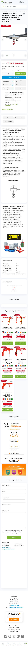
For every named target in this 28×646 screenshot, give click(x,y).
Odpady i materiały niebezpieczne (17, 11)
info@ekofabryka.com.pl (8, 549)
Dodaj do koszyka (20, 73)
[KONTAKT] (25, 2)
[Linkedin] (18, 636)
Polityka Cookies (14, 631)
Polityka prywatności (14, 629)
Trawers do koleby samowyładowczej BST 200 (7, 328)
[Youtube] (14, 636)
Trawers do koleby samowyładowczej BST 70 (20, 328)
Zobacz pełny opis (7, 109)
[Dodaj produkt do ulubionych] (24, 14)
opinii (16, 425)
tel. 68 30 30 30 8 (6, 547)
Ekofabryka (5, 11)
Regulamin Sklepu (14, 625)
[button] (8, 429)
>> (25, 55)
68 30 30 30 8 (15, 605)
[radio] (3, 332)
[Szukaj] (3, 7)
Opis (8, 118)
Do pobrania (8, 121)
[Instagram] (9, 636)
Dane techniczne (19, 118)
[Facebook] (5, 636)
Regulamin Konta (14, 627)
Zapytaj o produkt (14, 77)
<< (2, 55)
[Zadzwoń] (23, 2)
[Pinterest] (22, 636)
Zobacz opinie (14, 619)
